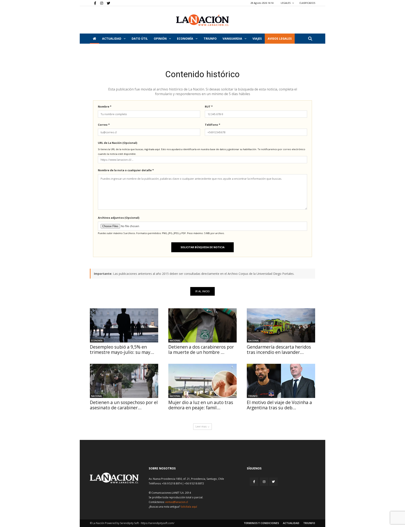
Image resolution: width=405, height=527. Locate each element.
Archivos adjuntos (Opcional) (118, 218)
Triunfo (210, 38)
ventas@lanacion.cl (176, 502)
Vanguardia (233, 38)
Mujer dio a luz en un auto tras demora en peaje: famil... (200, 405)
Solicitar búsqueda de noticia (202, 247)
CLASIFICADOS (307, 2)
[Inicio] (94, 39)
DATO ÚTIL (140, 38)
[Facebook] (93, 3)
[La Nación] (202, 20)
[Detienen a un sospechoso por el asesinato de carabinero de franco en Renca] (124, 381)
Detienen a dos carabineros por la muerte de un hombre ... (201, 349)
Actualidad (112, 38)
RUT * (209, 106)
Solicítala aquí (189, 506)
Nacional (175, 340)
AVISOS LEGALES (280, 38)
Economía (185, 38)
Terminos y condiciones (261, 523)
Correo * (104, 125)
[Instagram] (100, 3)
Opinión (160, 38)
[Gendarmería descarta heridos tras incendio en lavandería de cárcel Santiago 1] (281, 325)
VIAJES (257, 38)
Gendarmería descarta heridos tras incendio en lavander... (279, 349)
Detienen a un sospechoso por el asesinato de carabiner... (124, 405)
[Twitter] (107, 3)
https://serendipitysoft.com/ (157, 523)
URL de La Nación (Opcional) (117, 143)
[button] (310, 39)
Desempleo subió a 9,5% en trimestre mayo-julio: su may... (122, 349)
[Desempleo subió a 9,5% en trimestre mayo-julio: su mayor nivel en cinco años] (124, 325)
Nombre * (104, 106)
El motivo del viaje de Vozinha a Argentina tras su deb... (279, 405)
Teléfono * (212, 125)
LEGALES (286, 2)
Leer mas (201, 426)
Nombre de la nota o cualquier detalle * (126, 170)
